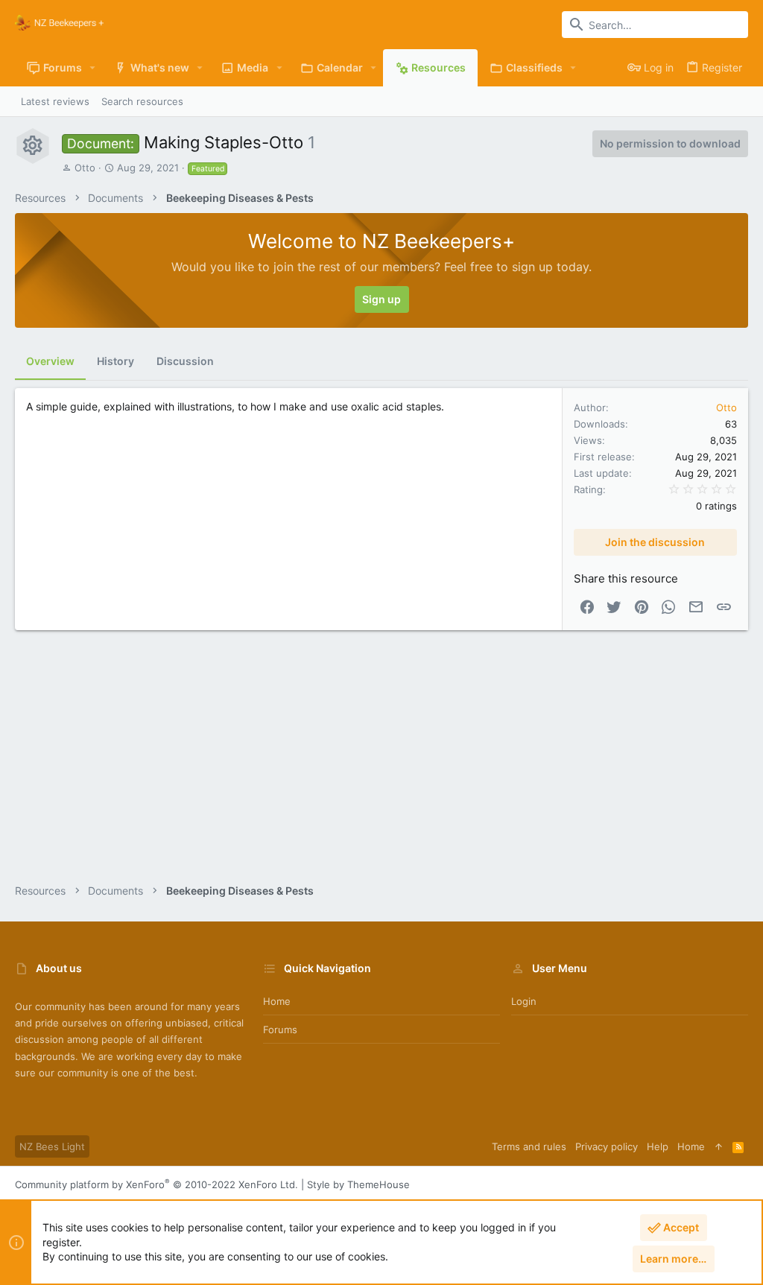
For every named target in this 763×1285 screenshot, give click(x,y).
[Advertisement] (381, 763)
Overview (50, 361)
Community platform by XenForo (156, 1184)
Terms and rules (529, 1146)
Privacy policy (606, 1146)
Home (277, 1001)
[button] (92, 68)
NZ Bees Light (52, 1146)
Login (523, 1001)
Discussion (185, 361)
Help (657, 1146)
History (115, 361)
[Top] (718, 1146)
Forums (280, 1029)
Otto (85, 168)
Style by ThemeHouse (358, 1184)
